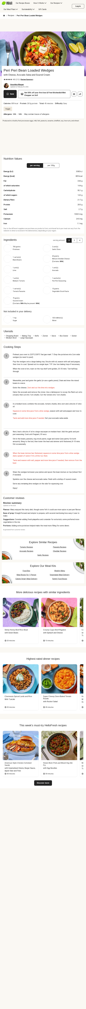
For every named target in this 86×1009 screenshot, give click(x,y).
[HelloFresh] (7, 3)
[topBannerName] (43, 25)
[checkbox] (4, 79)
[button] (43, 240)
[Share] (80, 94)
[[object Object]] (74, 94)
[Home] (4, 15)
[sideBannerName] (43, 138)
